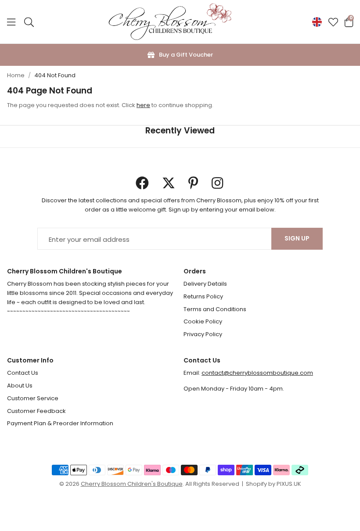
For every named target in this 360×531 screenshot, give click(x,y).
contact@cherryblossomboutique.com (257, 373)
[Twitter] (168, 183)
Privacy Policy (203, 334)
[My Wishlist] (333, 22)
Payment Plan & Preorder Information (60, 423)
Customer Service (32, 398)
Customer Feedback (36, 411)
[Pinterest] (193, 183)
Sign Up (297, 238)
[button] (349, 22)
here (143, 105)
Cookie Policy (203, 321)
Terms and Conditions (215, 309)
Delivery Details (205, 284)
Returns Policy (203, 296)
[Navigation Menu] (11, 22)
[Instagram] (218, 183)
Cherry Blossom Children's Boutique (169, 22)
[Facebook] (142, 183)
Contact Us (22, 373)
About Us (19, 385)
